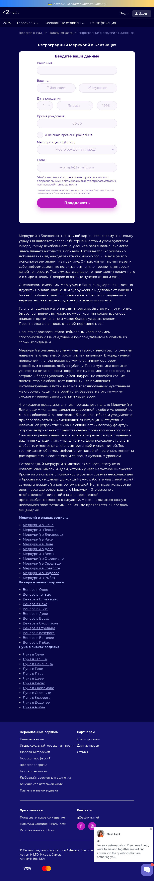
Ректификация (103, 23)
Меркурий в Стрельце (42, 563)
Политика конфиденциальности (43, 824)
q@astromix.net (88, 817)
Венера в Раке (35, 604)
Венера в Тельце (37, 594)
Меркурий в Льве (38, 544)
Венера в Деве (35, 614)
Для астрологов (88, 739)
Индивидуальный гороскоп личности (47, 745)
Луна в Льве (33, 674)
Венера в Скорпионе (40, 623)
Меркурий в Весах (38, 554)
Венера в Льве (35, 609)
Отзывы (82, 752)
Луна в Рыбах (34, 707)
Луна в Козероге (37, 698)
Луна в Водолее (36, 702)
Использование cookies (37, 830)
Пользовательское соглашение (42, 817)
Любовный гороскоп (35, 752)
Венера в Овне (35, 590)
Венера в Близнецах (40, 599)
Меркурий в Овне (38, 525)
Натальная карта (32, 739)
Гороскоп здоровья (33, 765)
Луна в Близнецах (38, 664)
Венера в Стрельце (39, 628)
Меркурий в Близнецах (43, 535)
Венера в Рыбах (36, 642)
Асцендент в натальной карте (41, 784)
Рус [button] (123, 13)
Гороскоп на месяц (33, 771)
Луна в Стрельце (37, 693)
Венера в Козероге (39, 633)
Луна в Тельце (35, 659)
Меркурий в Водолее (41, 573)
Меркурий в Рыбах (39, 578)
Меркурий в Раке (38, 539)
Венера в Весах (36, 618)
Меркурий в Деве (38, 549)
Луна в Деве (33, 678)
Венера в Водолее (38, 638)
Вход (143, 13)
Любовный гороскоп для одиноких (45, 777)
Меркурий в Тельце (40, 530)
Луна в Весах (34, 683)
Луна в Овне (33, 654)
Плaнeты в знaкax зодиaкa (39, 790)
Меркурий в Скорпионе (43, 559)
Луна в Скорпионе (38, 688)
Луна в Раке (33, 669)
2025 (7, 23)
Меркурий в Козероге (41, 568)
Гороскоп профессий (35, 758)
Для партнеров (88, 745)
